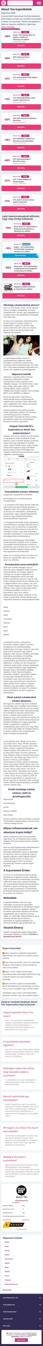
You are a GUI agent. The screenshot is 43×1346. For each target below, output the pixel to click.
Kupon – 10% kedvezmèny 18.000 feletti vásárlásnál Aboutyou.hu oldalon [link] (24, 249)
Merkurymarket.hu (11, 1284)
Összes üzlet (6, 1290)
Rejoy (7, 1267)
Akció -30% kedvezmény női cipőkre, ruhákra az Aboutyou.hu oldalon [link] (24, 37)
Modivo (7, 1271)
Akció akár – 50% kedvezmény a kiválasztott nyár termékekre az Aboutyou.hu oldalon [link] (25, 268)
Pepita (7, 1255)
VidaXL (7, 1263)
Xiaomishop (9, 1259)
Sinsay (7, 1250)
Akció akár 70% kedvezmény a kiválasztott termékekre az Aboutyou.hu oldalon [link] (25, 229)
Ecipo (7, 1246)
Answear (8, 1280)
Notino (7, 1242)
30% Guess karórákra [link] (21, 57)
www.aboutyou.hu (21, 1200)
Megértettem (21, 1340)
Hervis (7, 1276)
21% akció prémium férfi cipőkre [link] (25, 77)
